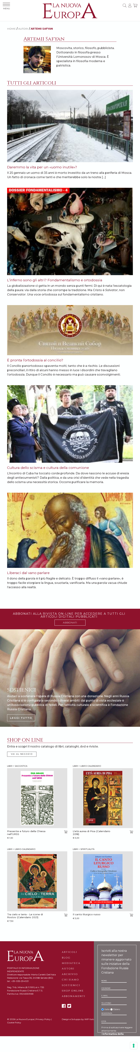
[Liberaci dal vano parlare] (70, 530)
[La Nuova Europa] (70, 10)
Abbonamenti (73, 996)
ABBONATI (70, 622)
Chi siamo (70, 979)
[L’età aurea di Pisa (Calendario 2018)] (103, 798)
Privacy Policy (43, 1019)
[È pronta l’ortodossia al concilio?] (70, 330)
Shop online (73, 990)
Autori (68, 968)
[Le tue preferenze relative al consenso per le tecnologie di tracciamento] (133, 1045)
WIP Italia (89, 1019)
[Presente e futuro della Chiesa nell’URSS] (37, 798)
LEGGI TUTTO (21, 717)
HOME (11, 28)
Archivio (70, 974)
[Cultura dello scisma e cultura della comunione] (70, 423)
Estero (116, 1009)
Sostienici (71, 985)
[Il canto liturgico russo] (103, 881)
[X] (69, 1006)
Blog (66, 957)
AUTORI (23, 28)
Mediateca (71, 963)
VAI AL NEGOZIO (22, 754)
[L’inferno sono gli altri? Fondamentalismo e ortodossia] (70, 231)
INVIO (114, 1048)
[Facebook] (64, 1006)
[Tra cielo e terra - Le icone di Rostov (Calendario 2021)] (37, 881)
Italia (107, 1009)
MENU (6, 8)
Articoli (69, 952)
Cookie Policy (14, 1022)
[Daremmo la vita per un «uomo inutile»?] (70, 125)
